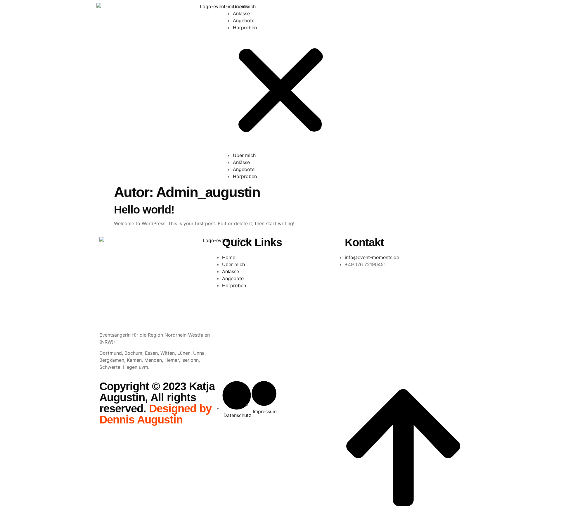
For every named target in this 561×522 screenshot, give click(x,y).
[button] (280, 91)
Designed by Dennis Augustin (155, 414)
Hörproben (245, 27)
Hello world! (144, 210)
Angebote (243, 20)
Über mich (244, 6)
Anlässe (241, 13)
